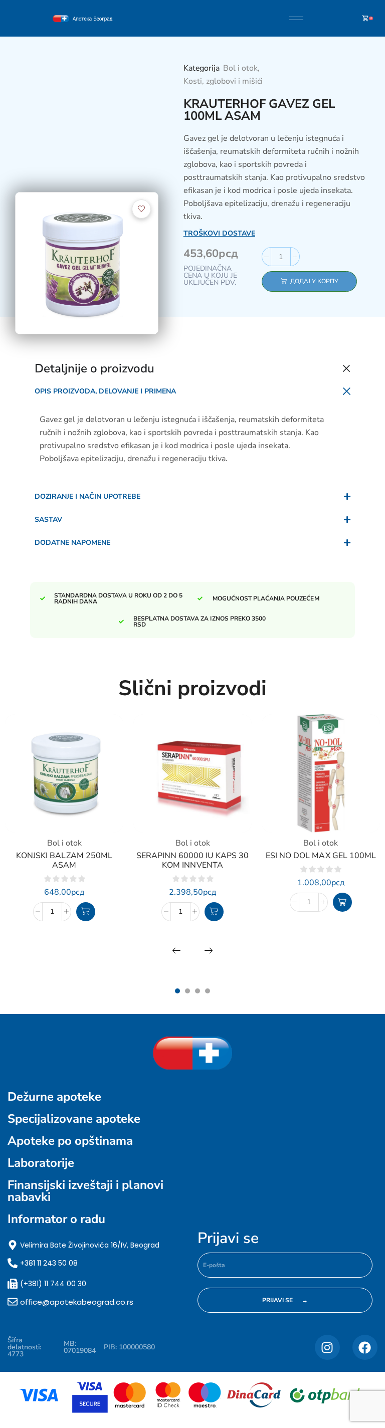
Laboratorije (41, 1163)
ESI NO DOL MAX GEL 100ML (320, 855)
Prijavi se (228, 1239)
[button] (85, 911)
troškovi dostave (219, 233)
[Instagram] (327, 1347)
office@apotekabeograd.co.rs (76, 1302)
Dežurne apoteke (54, 1097)
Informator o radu (56, 1219)
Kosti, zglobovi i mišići (223, 81)
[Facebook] (364, 1347)
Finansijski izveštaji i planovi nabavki (85, 1191)
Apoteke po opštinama (70, 1141)
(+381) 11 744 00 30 (53, 1284)
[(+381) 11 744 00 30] (13, 1284)
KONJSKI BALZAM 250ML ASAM (64, 860)
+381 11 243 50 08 (49, 1263)
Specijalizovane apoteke (74, 1119)
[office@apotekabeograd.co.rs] (13, 1302)
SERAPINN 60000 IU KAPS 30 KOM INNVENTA (192, 860)
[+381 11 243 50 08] (13, 1263)
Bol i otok (240, 68)
